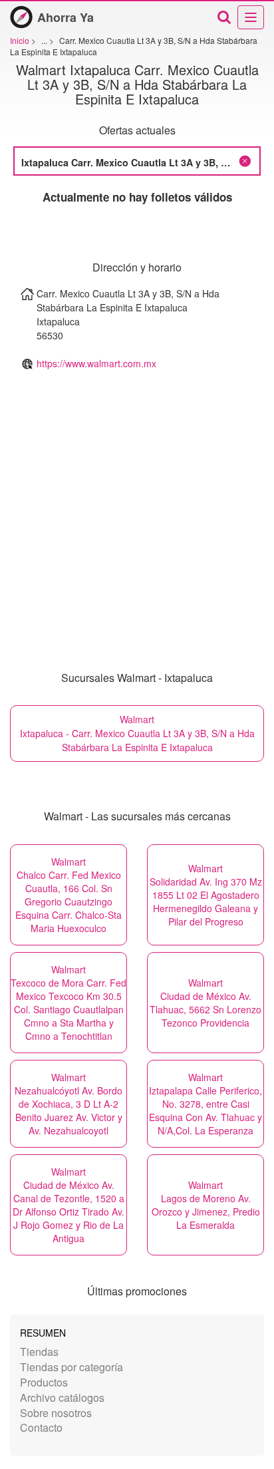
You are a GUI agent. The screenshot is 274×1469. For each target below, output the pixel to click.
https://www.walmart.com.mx (96, 363)
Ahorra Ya (65, 17)
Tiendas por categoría (71, 1367)
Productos (44, 1382)
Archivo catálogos (62, 1397)
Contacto (41, 1427)
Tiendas (39, 1351)
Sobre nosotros (56, 1412)
